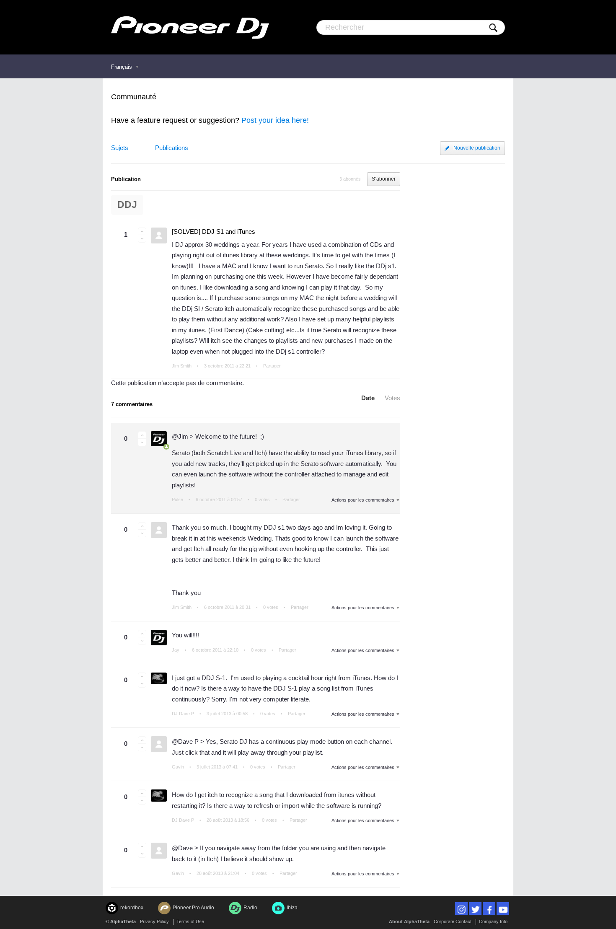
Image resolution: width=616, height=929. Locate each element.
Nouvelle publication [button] (476, 148)
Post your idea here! (275, 120)
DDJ (127, 204)
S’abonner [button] (384, 179)
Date (368, 397)
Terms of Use (190, 921)
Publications (171, 147)
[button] (142, 231)
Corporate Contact (452, 921)
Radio (250, 908)
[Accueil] (190, 27)
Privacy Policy (154, 921)
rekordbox (131, 908)
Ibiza (292, 908)
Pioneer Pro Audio (193, 908)
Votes (392, 397)
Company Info (493, 921)
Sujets (119, 147)
